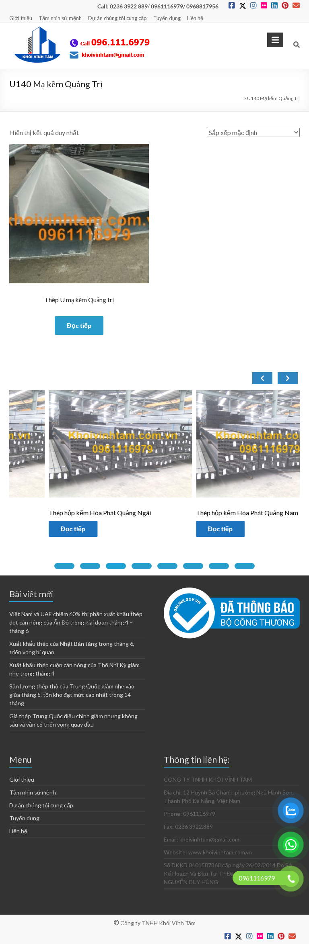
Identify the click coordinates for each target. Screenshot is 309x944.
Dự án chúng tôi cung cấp (117, 18)
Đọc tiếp (79, 325)
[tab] (64, 566)
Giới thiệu (20, 18)
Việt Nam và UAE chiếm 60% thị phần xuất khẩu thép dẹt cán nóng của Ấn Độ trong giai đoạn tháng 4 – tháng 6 (75, 622)
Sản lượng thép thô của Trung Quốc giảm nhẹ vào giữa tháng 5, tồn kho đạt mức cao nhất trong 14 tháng (71, 694)
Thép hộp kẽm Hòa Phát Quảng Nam (208, 512)
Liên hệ (195, 18)
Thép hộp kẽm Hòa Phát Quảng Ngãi (61, 512)
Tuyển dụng (167, 18)
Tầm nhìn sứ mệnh (60, 18)
